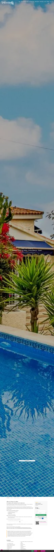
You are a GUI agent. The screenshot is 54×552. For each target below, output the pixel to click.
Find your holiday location (25, 1)
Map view (48, 1)
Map (20, 497)
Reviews (23, 497)
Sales (45, 1)
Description (8, 497)
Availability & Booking (16, 497)
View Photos (27, 460)
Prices (26, 497)
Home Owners (42, 1)
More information (31, 1)
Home (19, 1)
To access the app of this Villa (42, 522)
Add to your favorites (41, 516)
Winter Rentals (37, 1)
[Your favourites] (52, 1)
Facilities (11, 497)
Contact (33, 497)
